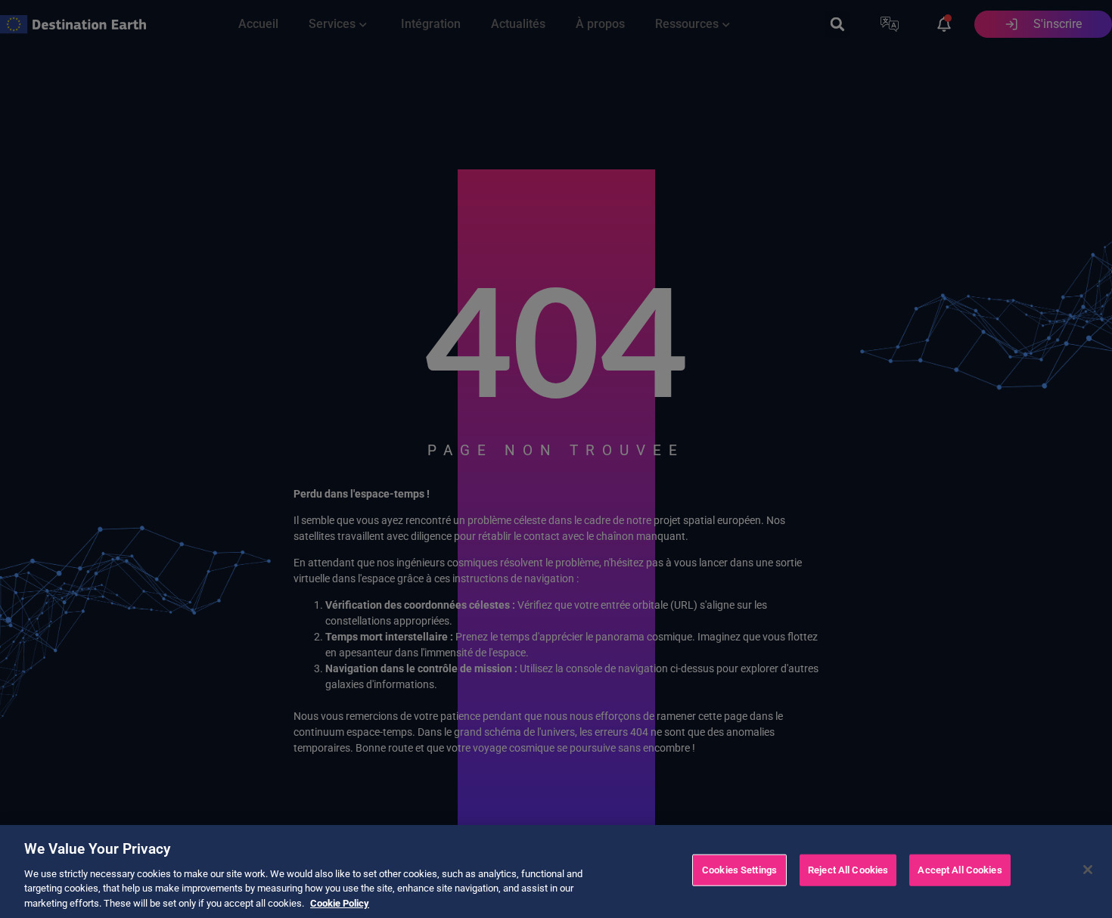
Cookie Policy (339, 902)
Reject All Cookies (848, 870)
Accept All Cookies (960, 870)
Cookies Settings (739, 870)
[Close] (1087, 869)
